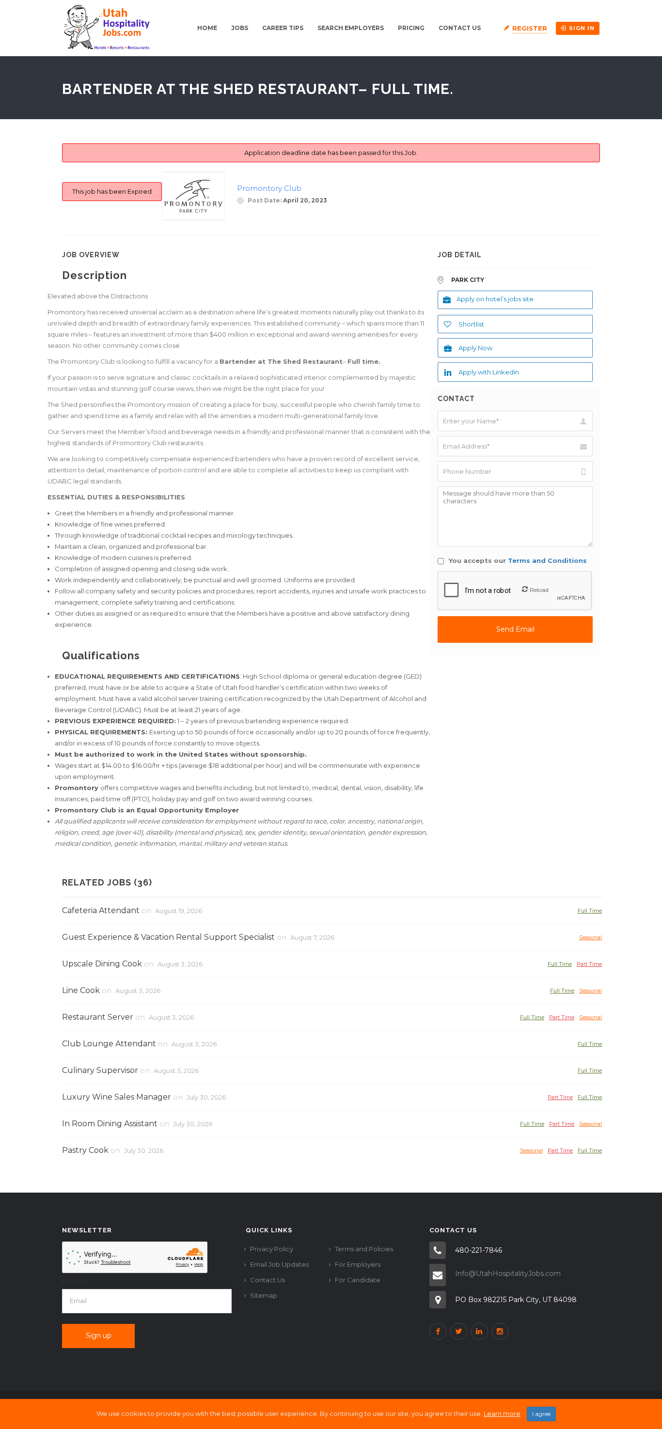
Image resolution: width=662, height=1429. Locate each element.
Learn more (502, 1413)
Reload (539, 589)
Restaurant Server (97, 1017)
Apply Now (475, 348)
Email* (72, 1281)
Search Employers (350, 27)
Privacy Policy (271, 1249)
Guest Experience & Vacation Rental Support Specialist (168, 937)
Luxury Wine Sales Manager (116, 1097)
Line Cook (81, 990)
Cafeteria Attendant (101, 910)
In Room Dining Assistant (110, 1123)
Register (529, 28)
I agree (541, 1413)
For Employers (357, 1264)
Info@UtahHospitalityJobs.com (508, 1273)
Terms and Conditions (547, 560)
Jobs (239, 27)
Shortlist (471, 324)
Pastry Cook (85, 1150)
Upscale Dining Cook (102, 963)
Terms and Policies (364, 1249)
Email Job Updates (279, 1264)
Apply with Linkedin (488, 372)
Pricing (411, 27)
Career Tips (282, 27)
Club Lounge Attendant (109, 1043)
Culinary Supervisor (100, 1070)
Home (207, 27)
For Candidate (357, 1280)
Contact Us (460, 27)
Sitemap (263, 1295)
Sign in (582, 28)
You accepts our (517, 560)
